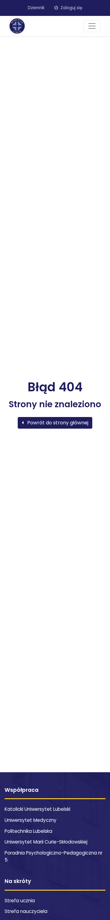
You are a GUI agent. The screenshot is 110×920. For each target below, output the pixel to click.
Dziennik (36, 8)
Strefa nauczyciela (26, 911)
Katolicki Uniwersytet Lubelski (37, 809)
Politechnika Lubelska (28, 831)
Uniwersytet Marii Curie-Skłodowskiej (46, 842)
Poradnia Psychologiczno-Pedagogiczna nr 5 (53, 856)
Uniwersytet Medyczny (31, 820)
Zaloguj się (70, 8)
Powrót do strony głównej (57, 422)
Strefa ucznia (20, 900)
